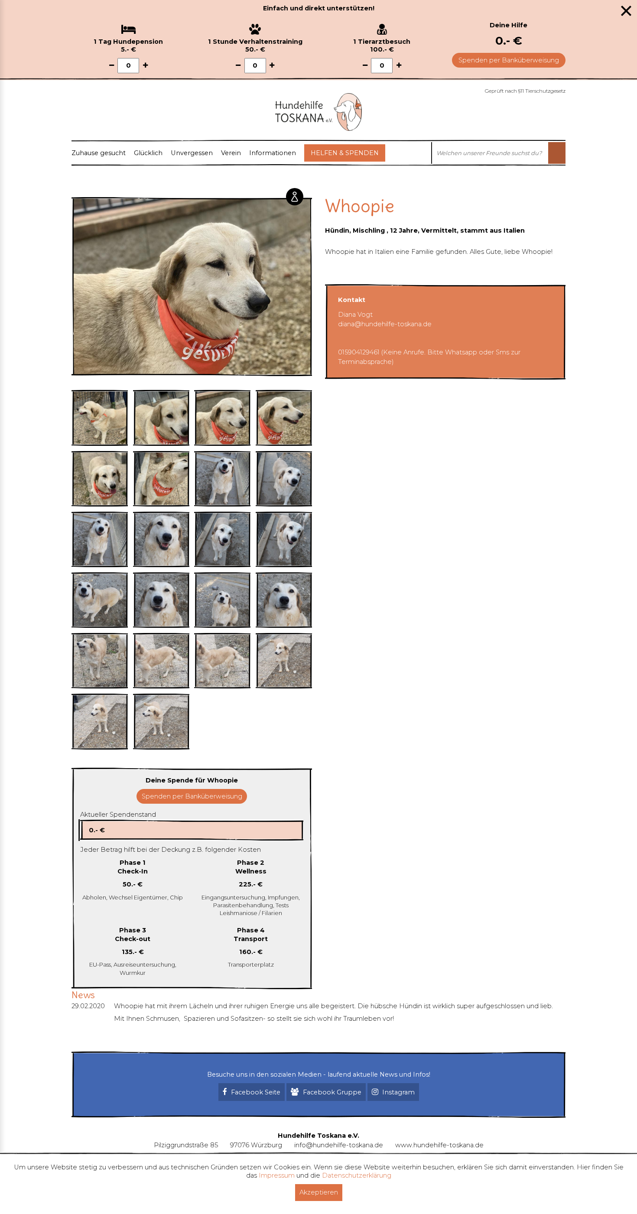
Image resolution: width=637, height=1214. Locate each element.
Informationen (272, 153)
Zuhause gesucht (99, 153)
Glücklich (148, 153)
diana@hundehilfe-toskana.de (385, 324)
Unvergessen (192, 153)
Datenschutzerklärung (356, 1175)
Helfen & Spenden (345, 153)
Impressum (277, 1175)
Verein (231, 153)
